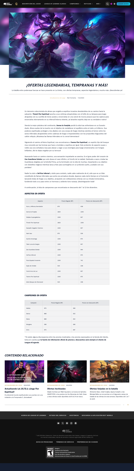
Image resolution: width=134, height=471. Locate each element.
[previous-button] (123, 405)
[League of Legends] (17, 3)
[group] (67, 380)
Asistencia (74, 415)
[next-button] (127, 405)
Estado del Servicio (57, 415)
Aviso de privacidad (44, 442)
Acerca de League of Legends (33, 415)
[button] (57, 98)
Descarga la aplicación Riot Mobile (97, 415)
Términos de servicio (65, 442)
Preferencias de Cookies (87, 442)
